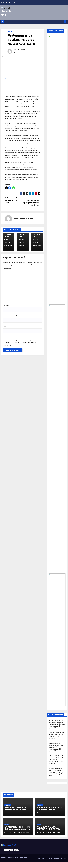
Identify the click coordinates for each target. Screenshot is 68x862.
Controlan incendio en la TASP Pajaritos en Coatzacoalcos (56, 734)
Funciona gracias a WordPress (10, 857)
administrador (21, 50)
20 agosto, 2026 (44, 813)
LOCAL (44, 858)
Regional (40, 805)
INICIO (38, 858)
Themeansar (4, 859)
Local (9, 31)
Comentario (7, 269)
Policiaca (7, 805)
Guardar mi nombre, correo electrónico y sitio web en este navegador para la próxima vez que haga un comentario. (21, 342)
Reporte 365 (10, 850)
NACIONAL (64, 858)
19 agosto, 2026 (44, 832)
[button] (62, 21)
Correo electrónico (10, 316)
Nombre (6, 305)
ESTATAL (56, 858)
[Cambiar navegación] (32, 21)
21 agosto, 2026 (11, 813)
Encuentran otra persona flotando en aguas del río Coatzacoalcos (17, 829)
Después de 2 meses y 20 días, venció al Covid (13, 200)
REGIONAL (50, 858)
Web (4, 326)
